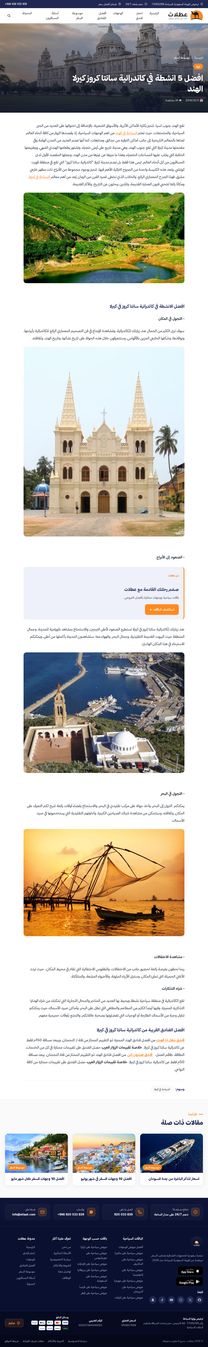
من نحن (66, 1247)
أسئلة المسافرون (52, 15)
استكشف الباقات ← (162, 609)
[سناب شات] (152, 1300)
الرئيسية (154, 13)
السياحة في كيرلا (39, 176)
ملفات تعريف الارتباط (33, 1341)
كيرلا (198, 66)
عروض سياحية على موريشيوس (96, 1255)
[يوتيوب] (171, 1300)
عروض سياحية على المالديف (132, 1261)
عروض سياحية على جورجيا (128, 1280)
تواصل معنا (64, 1271)
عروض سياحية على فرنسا (93, 1287)
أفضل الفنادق (101, 15)
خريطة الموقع (12, 1341)
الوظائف (66, 1278)
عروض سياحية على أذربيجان (132, 1289)
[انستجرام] (180, 1300)
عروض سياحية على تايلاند (129, 1297)
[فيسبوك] (199, 1300)
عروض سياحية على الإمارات (92, 1264)
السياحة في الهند (126, 133)
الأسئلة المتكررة (62, 1253)
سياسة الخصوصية (60, 1259)
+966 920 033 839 (16, 3)
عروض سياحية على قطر (94, 1293)
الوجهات (118, 13)
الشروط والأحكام (62, 1265)
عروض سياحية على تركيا (94, 1247)
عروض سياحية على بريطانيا (92, 1270)
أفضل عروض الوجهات (131, 1247)
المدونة (27, 13)
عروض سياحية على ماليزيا (129, 1253)
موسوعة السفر (77, 15)
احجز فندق (139, 15)
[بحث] (9, 16)
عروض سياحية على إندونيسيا (132, 1272)
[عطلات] (185, 15)
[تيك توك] (162, 1300)
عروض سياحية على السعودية (96, 1278)
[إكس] (190, 1300)
